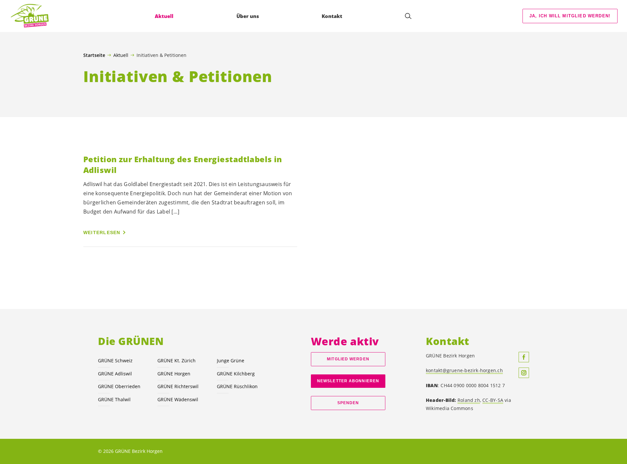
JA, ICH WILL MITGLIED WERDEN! (569, 15)
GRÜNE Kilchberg (236, 373)
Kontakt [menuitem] (332, 16)
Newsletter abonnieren (348, 381)
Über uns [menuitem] (247, 16)
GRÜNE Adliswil (115, 373)
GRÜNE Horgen (173, 373)
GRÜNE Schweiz (115, 360)
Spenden (348, 403)
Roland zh (469, 400)
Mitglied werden (348, 359)
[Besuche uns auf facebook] (524, 357)
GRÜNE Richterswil (178, 386)
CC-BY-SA (492, 400)
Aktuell (120, 55)
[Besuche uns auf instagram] (524, 373)
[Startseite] (30, 16)
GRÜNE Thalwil (114, 399)
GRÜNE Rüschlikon (237, 386)
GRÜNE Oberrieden (119, 386)
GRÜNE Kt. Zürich (176, 360)
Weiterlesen (102, 232)
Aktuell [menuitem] (164, 16)
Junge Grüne (230, 360)
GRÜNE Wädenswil (177, 399)
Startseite (94, 55)
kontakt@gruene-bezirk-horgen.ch (464, 370)
